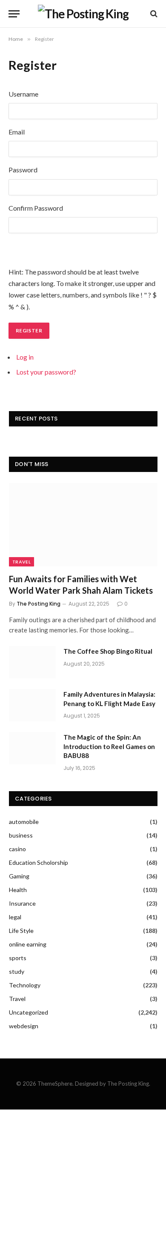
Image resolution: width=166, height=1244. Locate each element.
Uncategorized (28, 1012)
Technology (24, 985)
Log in (25, 357)
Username (23, 94)
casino (17, 848)
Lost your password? (46, 372)
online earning (27, 944)
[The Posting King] (83, 13)
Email (17, 132)
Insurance (22, 903)
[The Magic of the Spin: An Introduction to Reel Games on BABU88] (32, 748)
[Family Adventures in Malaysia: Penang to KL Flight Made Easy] (32, 705)
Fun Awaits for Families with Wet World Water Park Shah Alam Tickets (81, 584)
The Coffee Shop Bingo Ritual (107, 651)
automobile (24, 821)
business (21, 835)
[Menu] (14, 13)
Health (18, 889)
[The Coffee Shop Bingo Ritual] (32, 662)
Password (23, 170)
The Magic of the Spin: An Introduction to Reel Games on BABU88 (109, 746)
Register (29, 330)
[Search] (153, 13)
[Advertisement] (83, 1177)
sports (17, 957)
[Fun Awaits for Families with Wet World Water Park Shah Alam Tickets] (83, 524)
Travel (21, 561)
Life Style (21, 930)
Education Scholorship (38, 862)
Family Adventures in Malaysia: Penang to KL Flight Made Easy (109, 698)
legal (15, 917)
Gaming (19, 876)
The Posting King (38, 603)
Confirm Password (36, 208)
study (16, 971)
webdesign (23, 1026)
